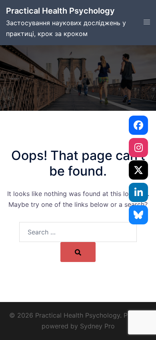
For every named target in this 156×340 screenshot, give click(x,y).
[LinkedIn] (138, 192)
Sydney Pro (97, 326)
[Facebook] (138, 125)
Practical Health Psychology (60, 11)
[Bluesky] (138, 214)
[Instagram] (138, 147)
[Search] (78, 252)
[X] (138, 170)
